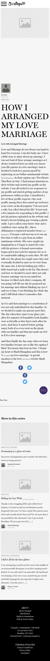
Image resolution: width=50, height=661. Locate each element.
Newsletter (25, 653)
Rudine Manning (13, 525)
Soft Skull (35, 628)
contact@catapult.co (31, 636)
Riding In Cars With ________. (17, 498)
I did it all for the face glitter (15, 559)
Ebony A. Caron (13, 587)
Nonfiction (5, 99)
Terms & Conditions (25, 647)
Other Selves (15, 556)
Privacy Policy (25, 650)
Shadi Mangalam (7, 178)
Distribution (25, 614)
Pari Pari (4, 95)
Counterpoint (24, 628)
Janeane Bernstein (14, 464)
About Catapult (25, 611)
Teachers (13, 447)
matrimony (26, 359)
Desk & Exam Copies (25, 619)
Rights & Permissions (25, 616)
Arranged (6, 356)
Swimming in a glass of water (16, 451)
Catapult (14, 628)
